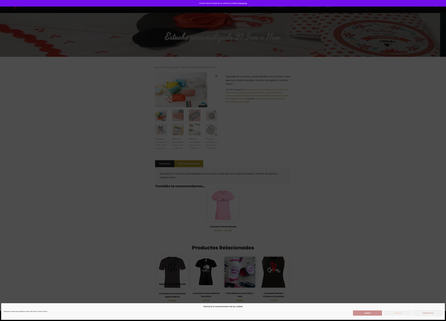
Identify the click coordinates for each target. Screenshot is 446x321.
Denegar (398, 313)
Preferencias (428, 313)
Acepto (367, 313)
